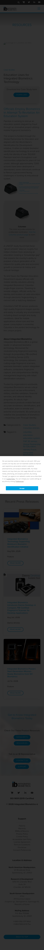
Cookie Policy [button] (10, 479)
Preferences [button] (19, 481)
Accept (22, 488)
